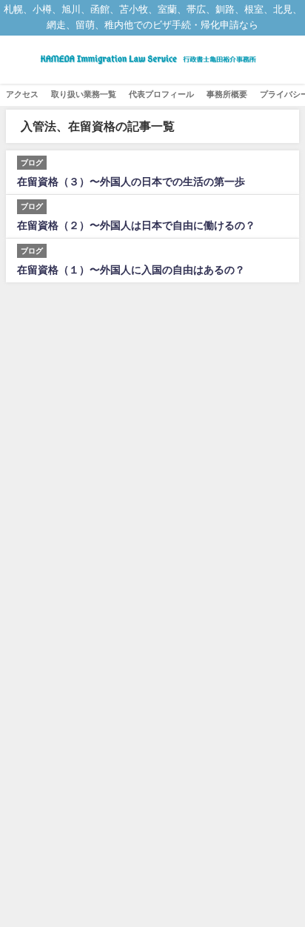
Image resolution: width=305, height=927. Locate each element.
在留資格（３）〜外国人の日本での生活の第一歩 (131, 181)
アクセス (22, 94)
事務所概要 (227, 94)
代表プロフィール (161, 94)
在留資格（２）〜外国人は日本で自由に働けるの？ (136, 225)
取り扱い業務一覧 (83, 94)
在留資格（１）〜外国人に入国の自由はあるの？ (131, 270)
